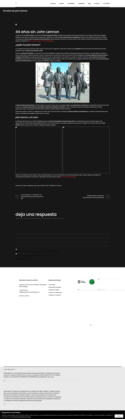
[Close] (123, 1)
